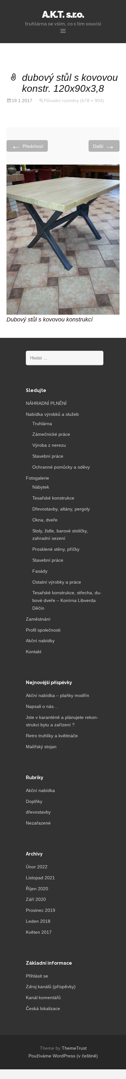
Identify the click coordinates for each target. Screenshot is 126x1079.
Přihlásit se (37, 976)
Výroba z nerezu (49, 445)
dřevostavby (38, 812)
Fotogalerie (37, 478)
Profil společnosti (43, 630)
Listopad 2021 (40, 877)
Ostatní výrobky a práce (56, 582)
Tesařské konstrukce (53, 498)
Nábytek (40, 487)
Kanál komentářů (43, 997)
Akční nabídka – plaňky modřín (57, 695)
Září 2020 (36, 899)
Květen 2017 (39, 932)
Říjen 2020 (37, 888)
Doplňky (34, 801)
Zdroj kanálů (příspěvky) (51, 986)
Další (104, 145)
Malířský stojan (41, 746)
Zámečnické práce (51, 434)
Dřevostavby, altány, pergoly (61, 508)
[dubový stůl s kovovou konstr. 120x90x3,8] (63, 239)
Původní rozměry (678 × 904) (74, 100)
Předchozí (27, 145)
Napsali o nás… (42, 706)
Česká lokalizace (43, 1008)
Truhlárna (42, 423)
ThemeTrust (74, 1048)
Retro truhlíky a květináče (52, 735)
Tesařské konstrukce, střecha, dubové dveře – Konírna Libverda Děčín (66, 600)
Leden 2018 (38, 921)
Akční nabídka (40, 790)
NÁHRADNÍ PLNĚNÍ (46, 403)
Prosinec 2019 (40, 910)
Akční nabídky (40, 640)
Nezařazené (38, 823)
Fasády (39, 571)
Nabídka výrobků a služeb (52, 414)
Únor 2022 (36, 866)
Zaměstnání (38, 619)
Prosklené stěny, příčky (55, 549)
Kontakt (33, 651)
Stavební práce (47, 456)
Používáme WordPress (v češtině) (63, 1055)
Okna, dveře (45, 519)
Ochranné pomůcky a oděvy (61, 467)
